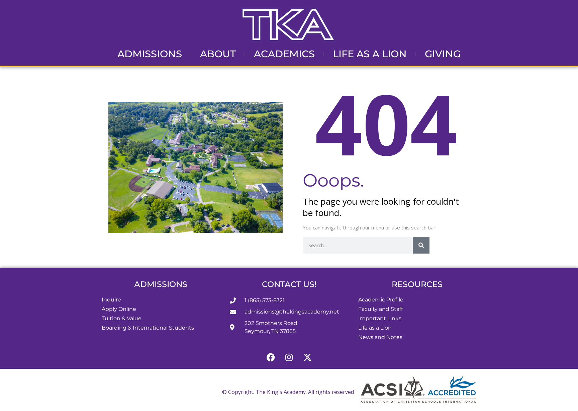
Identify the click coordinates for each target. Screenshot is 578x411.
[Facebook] (270, 357)
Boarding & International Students (148, 328)
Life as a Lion (370, 54)
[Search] (421, 245)
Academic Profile (380, 299)
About (218, 54)
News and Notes (380, 337)
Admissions (149, 54)
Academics (284, 54)
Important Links (379, 318)
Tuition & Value (121, 318)
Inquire (111, 299)
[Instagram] (289, 357)
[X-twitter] (307, 357)
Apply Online (119, 309)
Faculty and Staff (380, 309)
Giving (443, 54)
